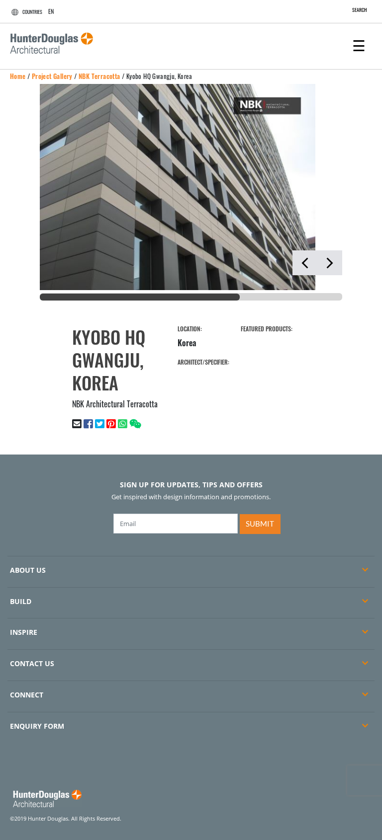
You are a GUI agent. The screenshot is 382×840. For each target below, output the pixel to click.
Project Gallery (52, 76)
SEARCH (359, 9)
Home (18, 76)
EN (51, 11)
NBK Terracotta (99, 76)
